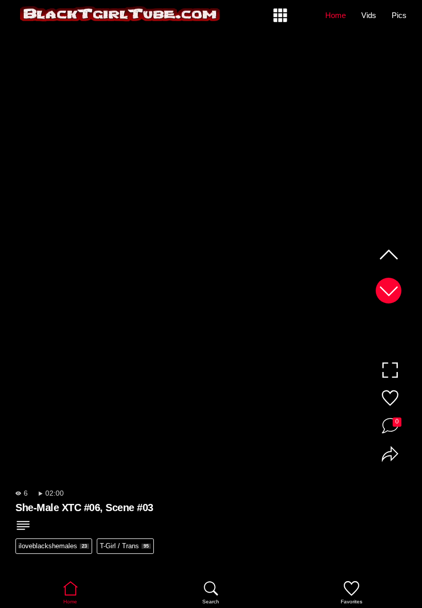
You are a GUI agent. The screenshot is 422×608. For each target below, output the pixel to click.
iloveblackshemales (53, 546)
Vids (368, 15)
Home (335, 15)
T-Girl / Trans (124, 546)
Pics (399, 15)
